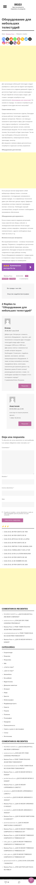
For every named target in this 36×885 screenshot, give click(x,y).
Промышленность (9, 725)
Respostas (7, 656)
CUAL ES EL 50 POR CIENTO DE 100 (15, 557)
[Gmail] (7, 43)
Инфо (5, 692)
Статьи (12, 278)
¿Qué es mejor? (9, 670)
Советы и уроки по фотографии (14, 729)
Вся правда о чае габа (14, 288)
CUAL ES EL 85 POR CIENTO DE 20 (15, 542)
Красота (6, 696)
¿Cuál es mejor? (9, 667)
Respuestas (7, 660)
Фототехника (8, 736)
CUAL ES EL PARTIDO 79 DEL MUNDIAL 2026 (18, 546)
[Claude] (18, 39)
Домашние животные (10, 685)
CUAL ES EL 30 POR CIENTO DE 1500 (16, 564)
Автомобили (8, 674)
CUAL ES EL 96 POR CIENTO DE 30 (15, 535)
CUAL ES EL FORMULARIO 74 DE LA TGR (17, 550)
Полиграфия (8, 718)
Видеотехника (8, 681)
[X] (7, 39)
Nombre (5, 476)
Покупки (6, 711)
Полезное (7, 714)
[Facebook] (3, 39)
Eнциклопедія (8, 652)
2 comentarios (24, 278)
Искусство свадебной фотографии (18, 294)
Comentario (6, 447)
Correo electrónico (8, 488)
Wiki (5, 663)
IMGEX (18, 4)
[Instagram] (3, 43)
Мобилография (9, 700)
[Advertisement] (18, 64)
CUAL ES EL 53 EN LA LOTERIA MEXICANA (17, 553)
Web (3, 499)
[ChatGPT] (11, 43)
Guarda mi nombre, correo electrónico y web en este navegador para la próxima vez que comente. (18, 514)
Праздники (7, 722)
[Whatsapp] (15, 39)
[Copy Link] (22, 39)
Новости (6, 707)
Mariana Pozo (10, 34)
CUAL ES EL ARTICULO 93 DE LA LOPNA (16, 539)
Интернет (7, 689)
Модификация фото (10, 703)
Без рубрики (8, 678)
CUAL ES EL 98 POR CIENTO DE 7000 (16, 532)
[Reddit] (11, 39)
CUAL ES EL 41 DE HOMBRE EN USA (15, 561)
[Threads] (30, 39)
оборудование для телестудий (21, 100)
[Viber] (15, 43)
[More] (18, 43)
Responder (25, 386)
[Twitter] (26, 39)
